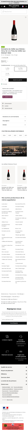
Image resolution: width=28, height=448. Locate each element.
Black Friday (10, 399)
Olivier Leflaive (18, 215)
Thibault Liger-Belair (20, 234)
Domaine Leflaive (6, 254)
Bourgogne (7, 54)
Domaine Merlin (5, 277)
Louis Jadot (4, 206)
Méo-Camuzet (5, 251)
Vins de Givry (15, 296)
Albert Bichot (18, 209)
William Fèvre (5, 222)
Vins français (20, 294)
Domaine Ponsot (19, 249)
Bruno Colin (18, 228)
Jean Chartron (5, 215)
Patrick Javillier (5, 275)
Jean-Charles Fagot (20, 268)
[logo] (14, 6)
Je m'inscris (14, 323)
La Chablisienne (5, 228)
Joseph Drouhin (5, 209)
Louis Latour (4, 204)
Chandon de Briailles (20, 257)
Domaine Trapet (5, 266)
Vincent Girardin (19, 222)
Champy (4, 218)
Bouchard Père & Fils (20, 204)
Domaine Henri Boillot (20, 237)
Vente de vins (4, 294)
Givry (12, 54)
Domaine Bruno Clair (20, 254)
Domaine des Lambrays (20, 266)
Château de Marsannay (7, 241)
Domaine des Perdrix (7, 271)
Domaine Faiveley (19, 206)
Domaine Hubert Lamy (7, 257)
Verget (3, 234)
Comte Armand (19, 263)
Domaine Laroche (6, 231)
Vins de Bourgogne (6, 296)
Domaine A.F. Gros (19, 245)
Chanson (4, 249)
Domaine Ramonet (6, 281)
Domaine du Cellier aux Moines (9, 299)
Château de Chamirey (7, 259)
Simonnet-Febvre (19, 251)
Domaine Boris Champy (21, 275)
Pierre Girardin (18, 224)
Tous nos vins (12, 294)
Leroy (3, 263)
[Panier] (26, 6)
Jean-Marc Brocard (6, 268)
